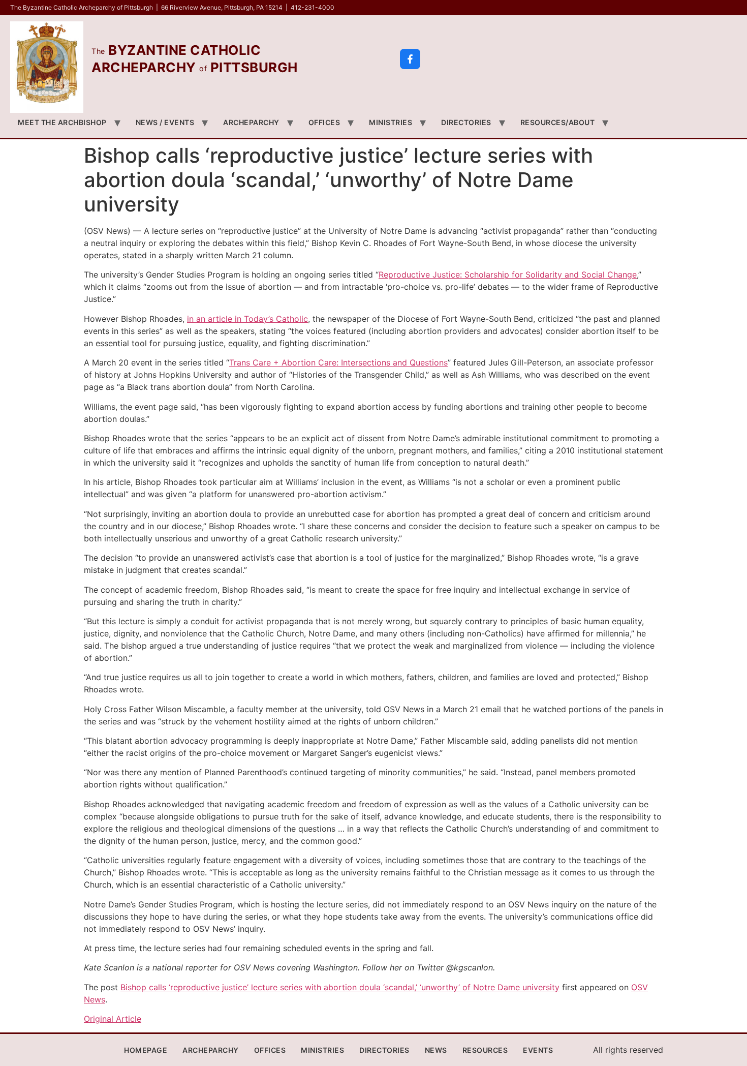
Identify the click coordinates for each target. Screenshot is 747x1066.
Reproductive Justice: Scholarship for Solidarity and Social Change (508, 274)
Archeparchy (251, 122)
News (436, 1050)
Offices (324, 122)
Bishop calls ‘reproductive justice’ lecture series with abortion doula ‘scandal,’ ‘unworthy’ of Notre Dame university (339, 987)
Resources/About (557, 122)
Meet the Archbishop (62, 122)
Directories (466, 122)
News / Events (165, 122)
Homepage (145, 1050)
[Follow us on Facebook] (410, 59)
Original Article (112, 1019)
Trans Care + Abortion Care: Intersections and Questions (338, 362)
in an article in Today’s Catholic (247, 319)
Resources (485, 1050)
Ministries (390, 122)
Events (538, 1050)
